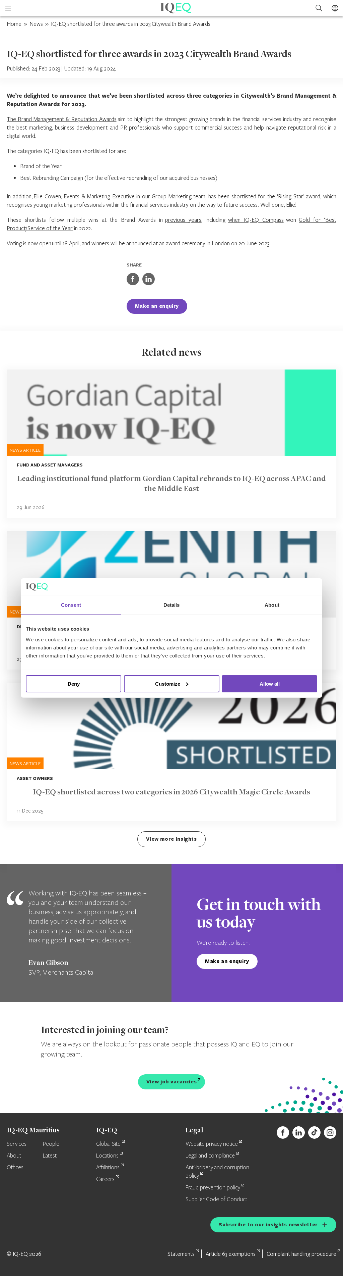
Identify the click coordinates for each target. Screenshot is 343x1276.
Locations (107, 1155)
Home (14, 24)
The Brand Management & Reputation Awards (62, 119)
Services (16, 1144)
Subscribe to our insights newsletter (268, 1224)
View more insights (171, 838)
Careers (105, 1179)
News (36, 24)
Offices (15, 1167)
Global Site (108, 1144)
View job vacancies (171, 1081)
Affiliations (108, 1167)
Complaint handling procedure (301, 1254)
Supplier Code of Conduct (216, 1199)
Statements (181, 1254)
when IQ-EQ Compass (256, 220)
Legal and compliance (210, 1155)
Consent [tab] (71, 605)
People (51, 1144)
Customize (167, 684)
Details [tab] (171, 605)
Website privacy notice (212, 1144)
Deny (74, 684)
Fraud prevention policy (213, 1187)
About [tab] (272, 605)
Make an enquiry (157, 305)
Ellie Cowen (47, 196)
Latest (50, 1155)
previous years (183, 220)
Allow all (270, 684)
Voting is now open (29, 243)
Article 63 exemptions (231, 1254)
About (14, 1155)
